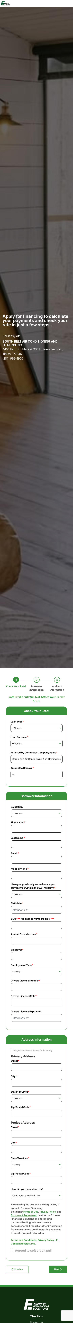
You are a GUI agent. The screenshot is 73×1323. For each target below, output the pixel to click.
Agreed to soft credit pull (33, 1250)
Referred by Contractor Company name (34, 752)
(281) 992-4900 (13, 358)
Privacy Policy (48, 1211)
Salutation (17, 806)
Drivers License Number (25, 980)
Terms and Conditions (23, 1240)
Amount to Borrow (22, 768)
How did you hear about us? (27, 1189)
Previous (18, 1269)
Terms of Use (30, 1211)
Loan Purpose (20, 737)
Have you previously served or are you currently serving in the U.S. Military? (33, 886)
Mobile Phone (20, 868)
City (14, 1076)
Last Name (18, 837)
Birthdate (17, 903)
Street (15, 1060)
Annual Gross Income (24, 934)
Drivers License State (24, 996)
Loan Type (17, 721)
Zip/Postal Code (21, 1107)
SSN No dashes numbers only (32, 918)
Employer (17, 949)
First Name (18, 822)
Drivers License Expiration (26, 1011)
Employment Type (22, 965)
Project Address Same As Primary (32, 1050)
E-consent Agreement (23, 1215)
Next (56, 1269)
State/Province (20, 1091)
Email (15, 853)
